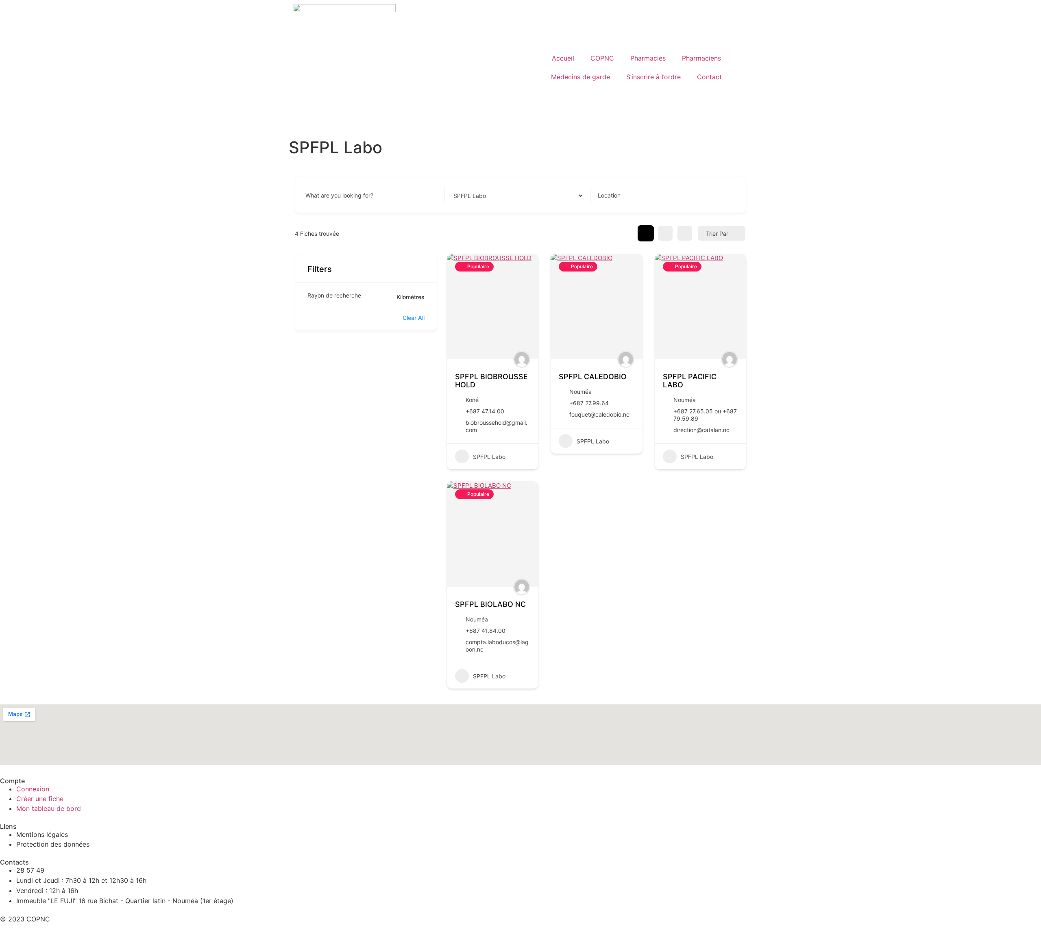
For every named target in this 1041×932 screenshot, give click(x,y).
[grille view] (646, 233)
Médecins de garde (580, 77)
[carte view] (685, 233)
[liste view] (665, 233)
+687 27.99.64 (589, 403)
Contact (709, 77)
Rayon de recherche (334, 295)
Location (609, 195)
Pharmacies (648, 58)
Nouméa (580, 391)
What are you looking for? (339, 195)
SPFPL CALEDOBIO (593, 376)
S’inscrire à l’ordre (653, 77)
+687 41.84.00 (485, 630)
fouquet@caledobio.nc (599, 414)
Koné (472, 399)
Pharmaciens (701, 58)
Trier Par (717, 233)
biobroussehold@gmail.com (496, 426)
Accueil (563, 58)
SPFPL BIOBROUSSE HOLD (491, 380)
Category (464, 195)
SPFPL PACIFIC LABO (690, 380)
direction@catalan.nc (701, 429)
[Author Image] (521, 359)
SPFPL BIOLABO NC (490, 604)
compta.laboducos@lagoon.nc (497, 646)
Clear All (414, 317)
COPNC (602, 58)
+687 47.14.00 (485, 411)
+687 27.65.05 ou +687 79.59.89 (705, 415)
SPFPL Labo (489, 456)
